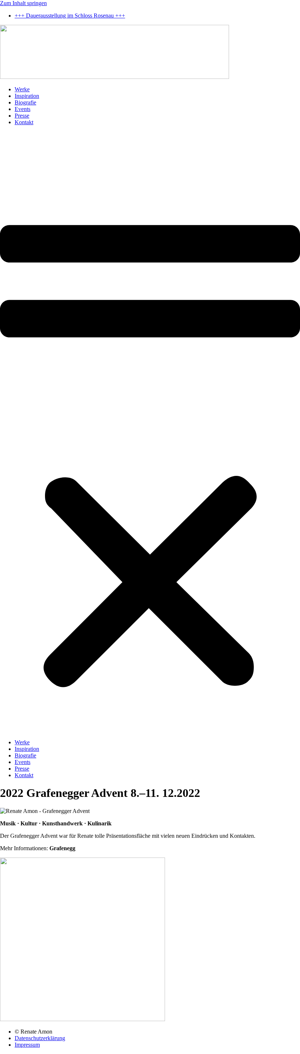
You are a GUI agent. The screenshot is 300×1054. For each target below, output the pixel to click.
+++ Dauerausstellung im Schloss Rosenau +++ (70, 15)
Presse (22, 115)
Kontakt (24, 122)
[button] (150, 432)
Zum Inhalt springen (23, 3)
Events (22, 109)
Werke (22, 89)
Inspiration (27, 96)
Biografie (25, 102)
